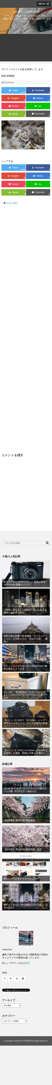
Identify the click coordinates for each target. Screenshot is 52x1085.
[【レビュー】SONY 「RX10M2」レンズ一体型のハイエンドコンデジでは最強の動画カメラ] (26, 714)
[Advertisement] (26, 48)
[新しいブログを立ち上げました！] (26, 868)
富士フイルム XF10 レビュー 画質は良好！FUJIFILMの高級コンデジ (26, 583)
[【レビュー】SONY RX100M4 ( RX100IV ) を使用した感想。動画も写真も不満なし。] (26, 742)
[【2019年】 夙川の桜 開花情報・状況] (26, 838)
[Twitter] (10, 978)
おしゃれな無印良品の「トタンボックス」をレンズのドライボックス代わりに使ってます (26, 695)
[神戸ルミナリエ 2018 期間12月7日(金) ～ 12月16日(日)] (26, 896)
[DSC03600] (38, 98)
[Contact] (22, 978)
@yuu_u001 (11, 202)
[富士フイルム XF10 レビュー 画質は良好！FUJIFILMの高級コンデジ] (26, 573)
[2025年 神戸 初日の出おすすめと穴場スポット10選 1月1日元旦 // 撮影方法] (26, 780)
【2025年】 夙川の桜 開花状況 (19, 820)
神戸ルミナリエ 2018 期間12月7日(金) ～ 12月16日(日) (26, 906)
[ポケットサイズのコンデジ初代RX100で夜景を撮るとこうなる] (26, 658)
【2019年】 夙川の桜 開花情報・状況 (23, 849)
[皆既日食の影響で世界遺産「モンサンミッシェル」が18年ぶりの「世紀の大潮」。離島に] (26, 630)
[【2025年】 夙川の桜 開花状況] (26, 809)
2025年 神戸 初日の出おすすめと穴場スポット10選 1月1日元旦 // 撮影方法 (25, 790)
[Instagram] (4, 978)
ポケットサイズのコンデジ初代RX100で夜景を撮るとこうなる (25, 667)
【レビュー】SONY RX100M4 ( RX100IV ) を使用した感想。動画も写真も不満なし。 (26, 751)
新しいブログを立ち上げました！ (21, 878)
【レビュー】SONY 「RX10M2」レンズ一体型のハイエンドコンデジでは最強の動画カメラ (26, 723)
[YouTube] (16, 978)
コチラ (26, 963)
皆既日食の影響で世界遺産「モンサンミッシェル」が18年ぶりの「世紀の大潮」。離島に (26, 639)
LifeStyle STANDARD (26, 11)
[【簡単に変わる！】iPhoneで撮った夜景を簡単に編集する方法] (26, 602)
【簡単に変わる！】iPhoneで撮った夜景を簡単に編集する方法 (25, 611)
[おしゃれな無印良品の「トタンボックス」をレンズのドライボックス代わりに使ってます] (26, 686)
